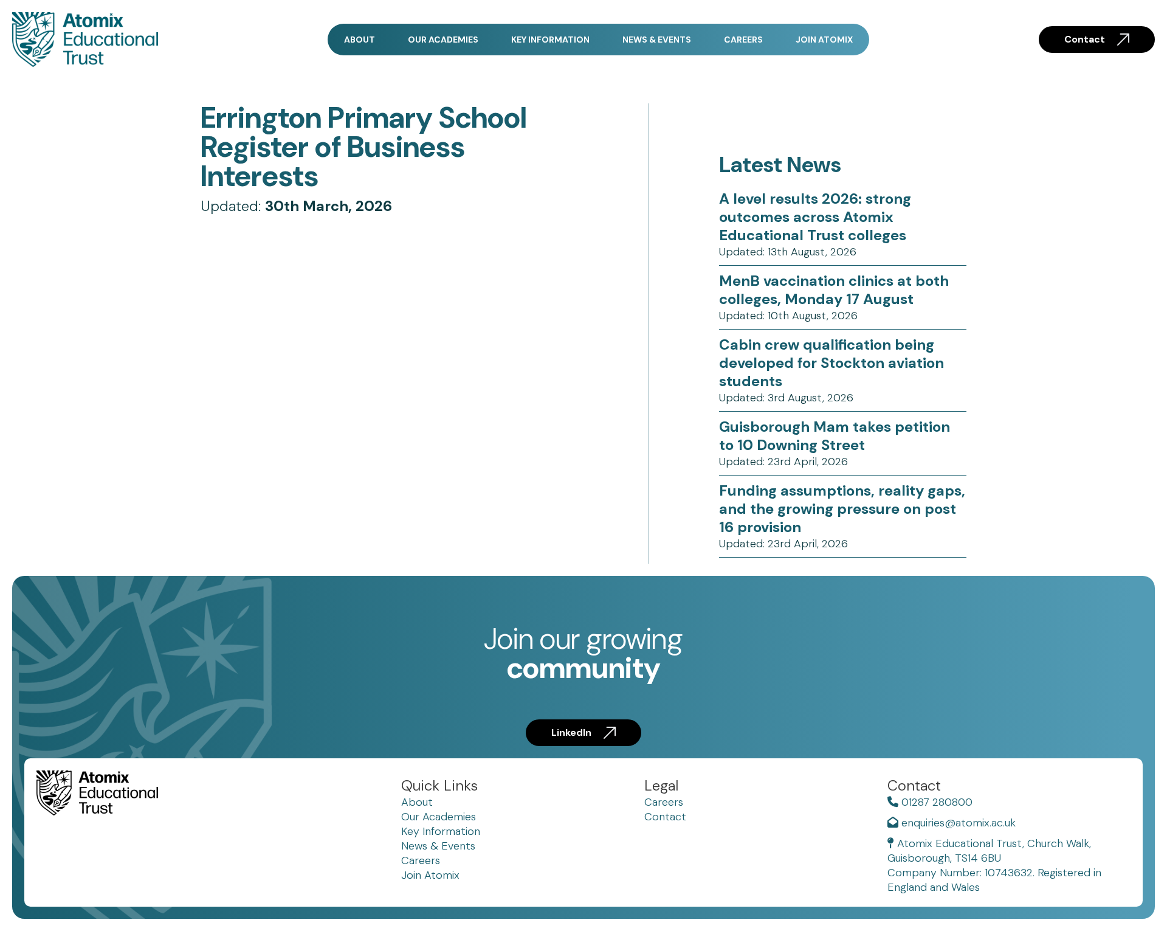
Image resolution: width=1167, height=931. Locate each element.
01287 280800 (935, 802)
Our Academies (443, 39)
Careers (743, 39)
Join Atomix (824, 39)
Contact (1084, 39)
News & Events (656, 39)
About (359, 39)
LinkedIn (571, 732)
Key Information (550, 39)
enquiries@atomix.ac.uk (957, 822)
